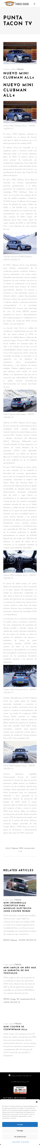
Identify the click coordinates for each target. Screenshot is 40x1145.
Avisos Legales (16, 1141)
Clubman (14, 848)
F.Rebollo (20, 69)
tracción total (29, 848)
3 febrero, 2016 (8, 69)
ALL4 (8, 848)
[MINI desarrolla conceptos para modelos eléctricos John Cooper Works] (20, 885)
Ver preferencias (20, 1137)
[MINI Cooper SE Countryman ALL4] (20, 1009)
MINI (21, 848)
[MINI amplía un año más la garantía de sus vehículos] (20, 950)
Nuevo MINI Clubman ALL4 (18, 90)
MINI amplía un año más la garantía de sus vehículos (20, 970)
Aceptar (20, 1124)
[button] (37, 1102)
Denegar (20, 1131)
